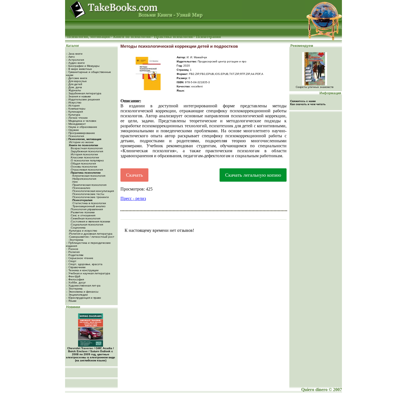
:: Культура (73, 114)
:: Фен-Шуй (73, 276)
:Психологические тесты (87, 194)
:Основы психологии (83, 166)
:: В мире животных (79, 68)
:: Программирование (80, 133)
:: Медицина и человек (81, 120)
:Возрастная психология (85, 148)
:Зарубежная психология (86, 151)
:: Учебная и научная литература (88, 273)
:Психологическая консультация (92, 190)
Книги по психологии (132, 37)
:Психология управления (86, 209)
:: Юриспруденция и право (83, 297)
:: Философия (75, 279)
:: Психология (75, 136)
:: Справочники (76, 267)
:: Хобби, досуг (76, 282)
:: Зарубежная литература (83, 93)
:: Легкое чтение (77, 117)
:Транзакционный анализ (88, 206)
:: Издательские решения (83, 99)
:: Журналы (73, 90)
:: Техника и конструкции (82, 270)
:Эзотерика (75, 239)
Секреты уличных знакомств (314, 86)
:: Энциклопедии (77, 294)
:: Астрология (75, 59)
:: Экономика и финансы (82, 291)
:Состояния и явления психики (89, 221)
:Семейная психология (84, 218)
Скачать (134, 175)
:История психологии (83, 154)
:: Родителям (74, 255)
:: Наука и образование (81, 126)
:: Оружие (72, 129)
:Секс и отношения (82, 215)
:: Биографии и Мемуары (82, 65)
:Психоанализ (80, 187)
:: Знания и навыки (78, 96)
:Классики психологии (84, 157)
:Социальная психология (86, 224)
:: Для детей (74, 84)
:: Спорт (71, 261)
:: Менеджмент (76, 123)
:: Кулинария (74, 111)
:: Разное (72, 248)
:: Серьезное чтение (79, 258)
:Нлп (74, 181)
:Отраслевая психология (86, 169)
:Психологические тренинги (90, 197)
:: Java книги (74, 53)
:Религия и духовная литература (90, 233)
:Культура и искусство (82, 230)
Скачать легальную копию (253, 175)
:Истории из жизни (81, 142)
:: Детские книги (76, 78)
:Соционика (77, 227)
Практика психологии (173, 37)
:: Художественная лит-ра (83, 285)
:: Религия (72, 251)
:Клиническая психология (88, 175)
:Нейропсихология (83, 178)
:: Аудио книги (75, 62)
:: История (72, 105)
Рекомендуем (301, 46)
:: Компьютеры (75, 108)
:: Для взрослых (76, 81)
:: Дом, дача (74, 87)
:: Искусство (73, 102)
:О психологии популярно (86, 160)
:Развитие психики (82, 212)
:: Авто (70, 56)
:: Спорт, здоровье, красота (84, 264)
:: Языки (71, 300)
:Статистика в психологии (88, 203)
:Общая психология (82, 163)
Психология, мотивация (88, 37)
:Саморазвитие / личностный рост (91, 236)
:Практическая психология (88, 184)
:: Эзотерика (74, 288)
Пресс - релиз (133, 198)
